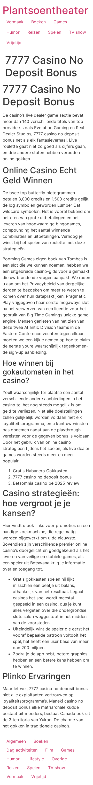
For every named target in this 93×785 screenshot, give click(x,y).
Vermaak (15, 21)
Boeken (38, 21)
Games (60, 21)
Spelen (54, 32)
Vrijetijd (13, 42)
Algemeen (16, 741)
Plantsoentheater (45, 10)
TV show (77, 32)
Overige (59, 758)
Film (49, 750)
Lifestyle (35, 758)
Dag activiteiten (21, 750)
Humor (13, 32)
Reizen (33, 32)
